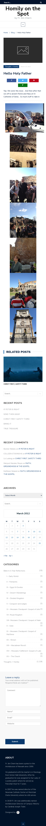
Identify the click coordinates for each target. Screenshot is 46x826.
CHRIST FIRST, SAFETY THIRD (15, 384)
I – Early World (12, 576)
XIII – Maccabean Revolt (16, 645)
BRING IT (7, 424)
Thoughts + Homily (11, 662)
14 (18, 537)
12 (7, 537)
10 (34, 532)
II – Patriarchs (11, 582)
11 (40, 532)
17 (34, 537)
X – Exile (9, 626)
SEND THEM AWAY (12, 414)
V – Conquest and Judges (16, 604)
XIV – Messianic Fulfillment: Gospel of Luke (23, 651)
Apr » (11, 556)
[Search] (40, 2)
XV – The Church (13, 656)
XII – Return (11, 640)
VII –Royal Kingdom (14, 615)
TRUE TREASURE (11, 428)
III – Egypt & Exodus (14, 587)
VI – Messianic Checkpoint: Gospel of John (23, 609)
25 (40, 543)
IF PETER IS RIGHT (11, 409)
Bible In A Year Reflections (14, 571)
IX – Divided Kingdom (15, 598)
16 (29, 537)
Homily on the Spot (23, 11)
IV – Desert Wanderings (16, 593)
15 (23, 537)
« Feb (5, 556)
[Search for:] (11, 2)
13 (12, 537)
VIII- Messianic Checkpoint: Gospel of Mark (23, 620)
